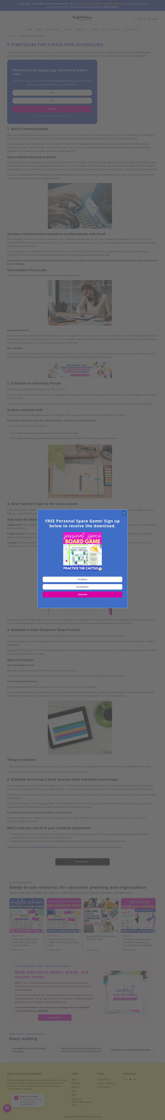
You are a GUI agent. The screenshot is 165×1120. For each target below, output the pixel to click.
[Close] (124, 513)
